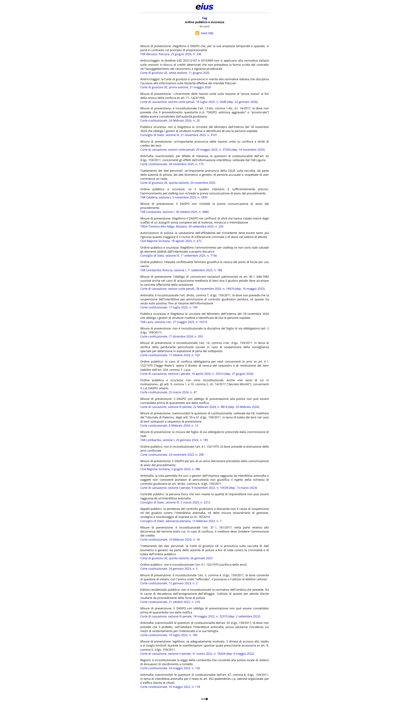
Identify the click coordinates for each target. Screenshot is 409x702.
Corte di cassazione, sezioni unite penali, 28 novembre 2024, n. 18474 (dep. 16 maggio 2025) (202, 289)
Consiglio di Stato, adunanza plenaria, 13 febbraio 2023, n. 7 (180, 521)
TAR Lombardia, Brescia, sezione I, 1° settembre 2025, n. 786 (181, 270)
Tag (204, 18)
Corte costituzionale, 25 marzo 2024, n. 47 (168, 392)
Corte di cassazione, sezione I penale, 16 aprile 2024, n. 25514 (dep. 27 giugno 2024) (196, 374)
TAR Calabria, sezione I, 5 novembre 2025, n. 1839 (173, 197)
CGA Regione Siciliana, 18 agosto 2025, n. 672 (171, 241)
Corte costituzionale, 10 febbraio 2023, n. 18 (170, 539)
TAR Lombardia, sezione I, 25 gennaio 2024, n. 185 (174, 440)
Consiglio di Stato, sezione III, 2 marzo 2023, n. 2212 (175, 502)
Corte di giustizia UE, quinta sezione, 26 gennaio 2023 (176, 558)
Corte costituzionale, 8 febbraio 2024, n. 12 (169, 425)
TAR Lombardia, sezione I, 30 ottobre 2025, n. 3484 (174, 212)
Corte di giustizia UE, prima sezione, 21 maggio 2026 (175, 87)
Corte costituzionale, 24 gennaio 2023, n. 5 (169, 568)
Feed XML (207, 33)
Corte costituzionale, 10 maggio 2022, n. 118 (170, 687)
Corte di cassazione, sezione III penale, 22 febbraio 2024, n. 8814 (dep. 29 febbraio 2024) (199, 407)
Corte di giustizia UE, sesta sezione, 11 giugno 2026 (174, 73)
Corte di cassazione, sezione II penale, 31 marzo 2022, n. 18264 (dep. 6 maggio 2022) (197, 654)
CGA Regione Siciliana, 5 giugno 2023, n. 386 (170, 469)
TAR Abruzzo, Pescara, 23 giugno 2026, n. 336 (170, 54)
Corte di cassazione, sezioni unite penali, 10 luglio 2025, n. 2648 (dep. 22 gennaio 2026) (199, 102)
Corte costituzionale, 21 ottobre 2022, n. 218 (170, 602)
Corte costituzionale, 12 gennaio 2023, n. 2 (169, 583)
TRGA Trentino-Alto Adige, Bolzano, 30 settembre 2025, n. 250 (181, 226)
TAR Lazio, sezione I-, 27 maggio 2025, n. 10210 (173, 322)
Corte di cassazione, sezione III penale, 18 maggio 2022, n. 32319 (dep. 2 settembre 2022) (200, 616)
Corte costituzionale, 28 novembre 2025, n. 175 (172, 164)
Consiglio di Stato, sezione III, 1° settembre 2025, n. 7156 (178, 255)
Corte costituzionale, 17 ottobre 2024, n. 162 (170, 355)
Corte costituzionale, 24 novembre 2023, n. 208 (172, 454)
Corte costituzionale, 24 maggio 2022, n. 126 (170, 668)
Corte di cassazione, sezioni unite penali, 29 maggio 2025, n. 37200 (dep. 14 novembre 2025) (202, 149)
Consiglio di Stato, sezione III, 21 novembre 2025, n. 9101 (178, 135)
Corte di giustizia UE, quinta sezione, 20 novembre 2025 (177, 183)
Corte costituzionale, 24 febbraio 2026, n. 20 (170, 120)
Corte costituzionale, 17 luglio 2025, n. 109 (168, 307)
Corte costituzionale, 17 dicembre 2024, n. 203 (171, 336)
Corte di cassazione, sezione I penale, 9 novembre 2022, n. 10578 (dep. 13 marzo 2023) (198, 488)
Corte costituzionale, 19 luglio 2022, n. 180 (168, 635)
